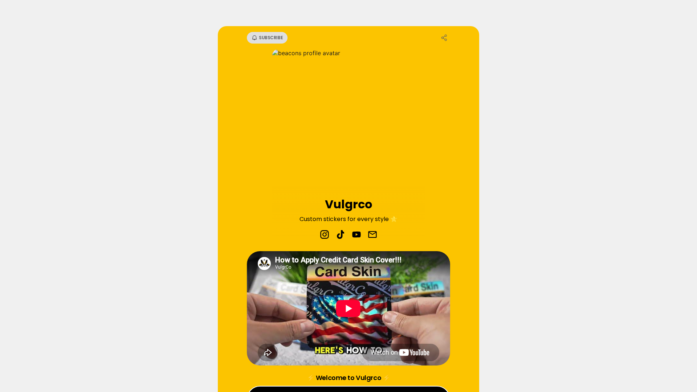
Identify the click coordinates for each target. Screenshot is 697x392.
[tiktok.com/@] (340, 235)
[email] (372, 235)
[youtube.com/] (356, 235)
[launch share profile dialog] (444, 38)
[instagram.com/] (325, 235)
